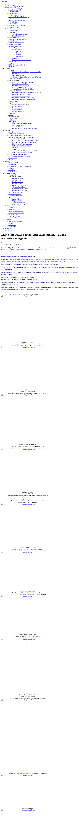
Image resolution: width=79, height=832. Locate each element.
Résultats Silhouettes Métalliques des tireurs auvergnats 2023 (18, 256)
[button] (20, 8)
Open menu (4, 1)
